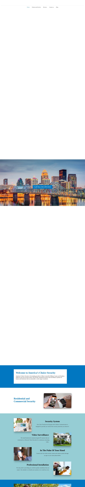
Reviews (45, 7)
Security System (52, 421)
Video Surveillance (40, 435)
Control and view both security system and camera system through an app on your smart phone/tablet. (52, 454)
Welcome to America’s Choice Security (35, 372)
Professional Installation (38, 465)
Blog (57, 7)
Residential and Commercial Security (24, 400)
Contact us (51, 7)
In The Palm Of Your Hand (52, 450)
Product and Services (36, 7)
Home (28, 7)
